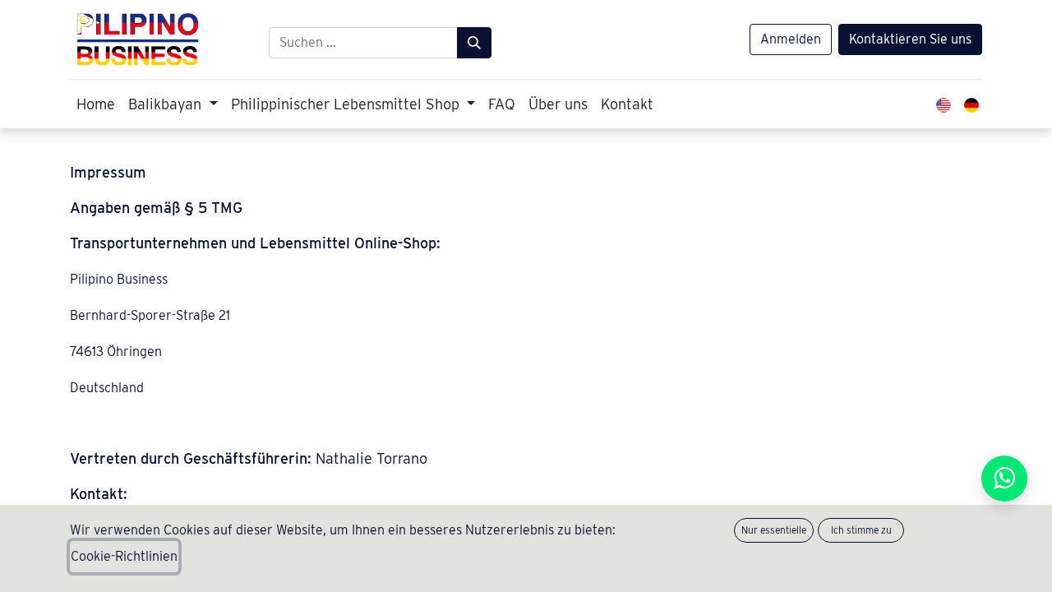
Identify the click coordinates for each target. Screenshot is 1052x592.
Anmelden (790, 39)
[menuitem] (96, 104)
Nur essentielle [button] (773, 530)
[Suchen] (474, 42)
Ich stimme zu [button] (861, 530)
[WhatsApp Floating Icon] (1004, 479)
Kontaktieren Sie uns (910, 39)
